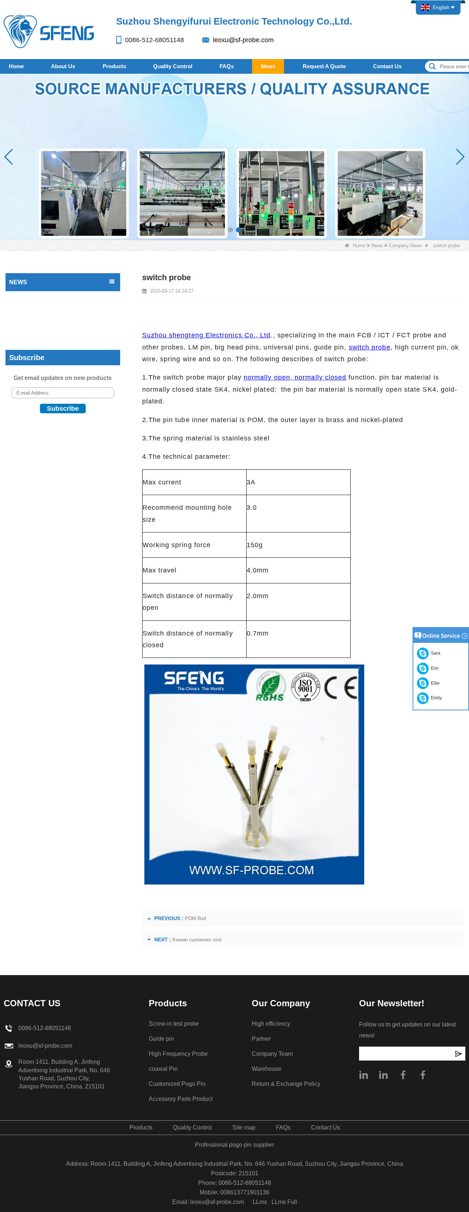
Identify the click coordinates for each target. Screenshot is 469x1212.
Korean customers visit (197, 939)
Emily (435, 697)
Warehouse (266, 1069)
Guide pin (161, 1039)
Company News (405, 245)
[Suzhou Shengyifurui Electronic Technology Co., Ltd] (49, 31)
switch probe (370, 347)
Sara (434, 653)
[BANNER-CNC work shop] (234, 156)
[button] (230, 229)
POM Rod (195, 918)
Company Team (272, 1054)
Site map (243, 1127)
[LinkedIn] (383, 1074)
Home (16, 66)
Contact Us (387, 66)
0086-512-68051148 (154, 40)
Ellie (434, 683)
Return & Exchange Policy (286, 1084)
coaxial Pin (163, 1069)
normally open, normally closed (295, 377)
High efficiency (271, 1024)
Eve (434, 668)
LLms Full (284, 1202)
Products (114, 66)
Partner (261, 1039)
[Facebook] (403, 1074)
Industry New (26, 313)
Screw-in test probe (174, 1024)
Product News (27, 298)
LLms (260, 1202)
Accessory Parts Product (181, 1099)
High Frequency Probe (178, 1054)
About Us (63, 66)
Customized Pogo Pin (177, 1084)
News (268, 66)
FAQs (226, 66)
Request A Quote (324, 66)
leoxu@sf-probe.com (243, 40)
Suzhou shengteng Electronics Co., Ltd (206, 335)
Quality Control (172, 66)
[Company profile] (363, 1074)
